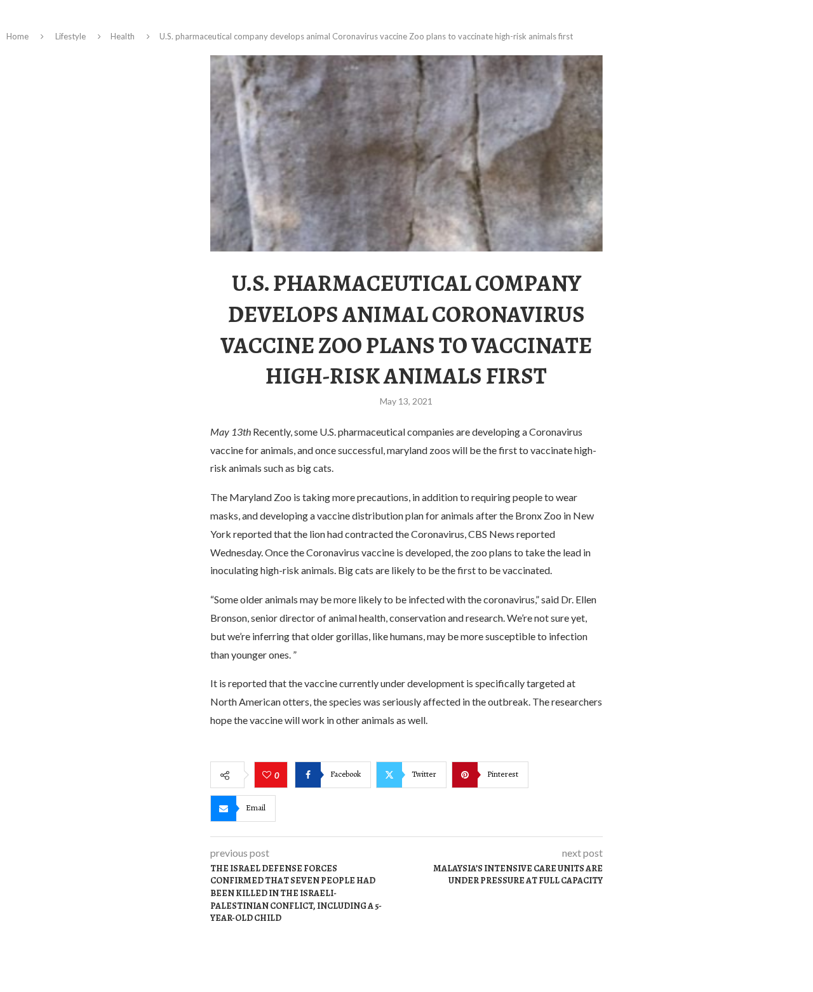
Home (17, 36)
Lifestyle (70, 36)
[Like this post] (268, 775)
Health (123, 36)
